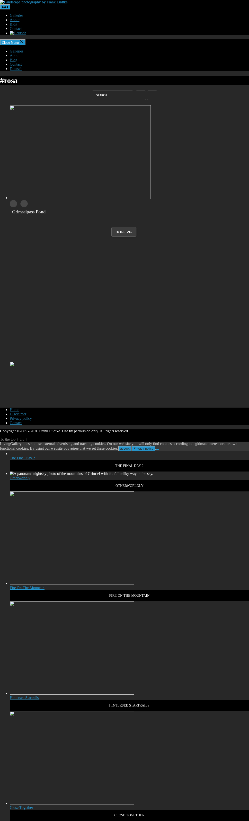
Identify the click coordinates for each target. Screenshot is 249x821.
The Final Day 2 (22, 458)
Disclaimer (18, 414)
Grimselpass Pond (29, 211)
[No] (157, 449)
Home (14, 410)
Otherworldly (20, 478)
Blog (13, 24)
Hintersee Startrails (24, 698)
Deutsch (16, 69)
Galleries (16, 15)
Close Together (21, 807)
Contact (16, 28)
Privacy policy (21, 418)
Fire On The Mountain (27, 588)
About (14, 20)
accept (125, 448)
